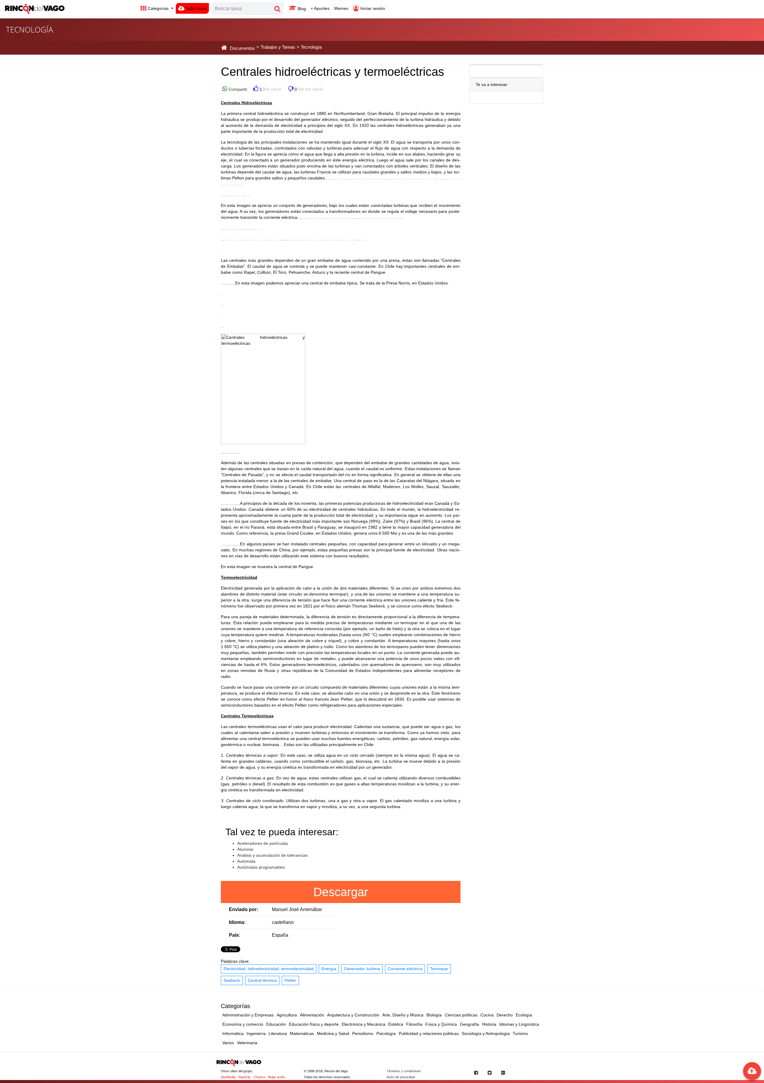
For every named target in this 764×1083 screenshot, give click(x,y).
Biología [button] (434, 1015)
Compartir (237, 89)
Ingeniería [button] (256, 1033)
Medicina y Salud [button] (333, 1033)
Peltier (290, 980)
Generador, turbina (362, 968)
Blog (301, 8)
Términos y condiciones (403, 1071)
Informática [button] (233, 1033)
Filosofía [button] (414, 1024)
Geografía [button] (469, 1024)
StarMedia (228, 1077)
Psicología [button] (386, 1033)
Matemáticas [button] (302, 1033)
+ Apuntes (320, 8)
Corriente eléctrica (405, 968)
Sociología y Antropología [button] (486, 1033)
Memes (341, 8)
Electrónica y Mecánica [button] (363, 1024)
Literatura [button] (278, 1033)
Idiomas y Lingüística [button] (519, 1024)
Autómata (246, 861)
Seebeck (232, 980)
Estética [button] (395, 1024)
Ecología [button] (524, 1015)
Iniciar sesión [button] (372, 8)
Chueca (259, 1077)
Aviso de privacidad (400, 1077)
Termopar (439, 968)
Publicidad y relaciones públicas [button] (429, 1033)
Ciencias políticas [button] (461, 1015)
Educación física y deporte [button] (314, 1024)
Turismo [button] (520, 1033)
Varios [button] (228, 1042)
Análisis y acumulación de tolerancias (272, 855)
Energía (328, 968)
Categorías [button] (158, 8)
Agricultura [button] (287, 1015)
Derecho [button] (505, 1015)
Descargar (340, 892)
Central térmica (262, 980)
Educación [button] (276, 1024)
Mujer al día (276, 1077)
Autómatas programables (261, 867)
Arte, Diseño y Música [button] (402, 1015)
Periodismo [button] (362, 1033)
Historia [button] (489, 1024)
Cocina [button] (487, 1015)
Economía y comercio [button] (242, 1024)
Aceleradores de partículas (262, 843)
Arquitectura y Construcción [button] (353, 1015)
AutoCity (244, 1077)
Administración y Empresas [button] (248, 1015)
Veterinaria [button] (247, 1042)
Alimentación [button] (312, 1015)
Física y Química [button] (441, 1024)
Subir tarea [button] (195, 8)
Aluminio (245, 849)
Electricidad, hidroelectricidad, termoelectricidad (269, 968)
